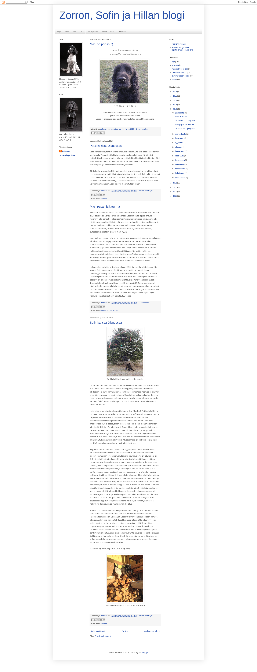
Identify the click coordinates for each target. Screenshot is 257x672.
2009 (175, 196)
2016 (175, 96)
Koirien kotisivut (178, 44)
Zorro (67, 32)
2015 (175, 100)
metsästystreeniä (179, 72)
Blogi (59, 32)
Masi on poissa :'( (101, 44)
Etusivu (125, 631)
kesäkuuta (179, 156)
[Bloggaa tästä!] (95, 132)
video (174, 79)
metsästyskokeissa (180, 69)
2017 (175, 92)
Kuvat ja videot (108, 32)
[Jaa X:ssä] (98, 132)
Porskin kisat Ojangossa (106, 145)
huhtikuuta (179, 164)
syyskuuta (179, 143)
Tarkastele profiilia (67, 155)
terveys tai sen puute (109, 311)
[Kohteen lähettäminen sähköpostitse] (92, 132)
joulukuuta (179, 113)
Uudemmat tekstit (98, 631)
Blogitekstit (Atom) (103, 636)
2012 (175, 183)
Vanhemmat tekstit (152, 631)
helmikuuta (180, 173)
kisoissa (104, 199)
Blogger (145, 652)
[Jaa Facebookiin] (100, 132)
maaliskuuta (180, 169)
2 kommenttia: (142, 129)
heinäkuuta (180, 151)
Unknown (66, 151)
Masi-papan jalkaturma (105, 206)
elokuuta (179, 147)
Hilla (82, 32)
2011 (175, 187)
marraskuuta (180, 134)
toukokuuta (180, 160)
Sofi (74, 32)
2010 (175, 192)
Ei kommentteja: (145, 191)
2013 (175, 109)
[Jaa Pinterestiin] (103, 132)
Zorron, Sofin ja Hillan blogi (122, 15)
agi (173, 62)
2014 (175, 105)
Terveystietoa (92, 32)
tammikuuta (180, 178)
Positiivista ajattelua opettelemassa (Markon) (182, 49)
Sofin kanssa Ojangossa (106, 322)
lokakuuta (179, 138)
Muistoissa (122, 32)
